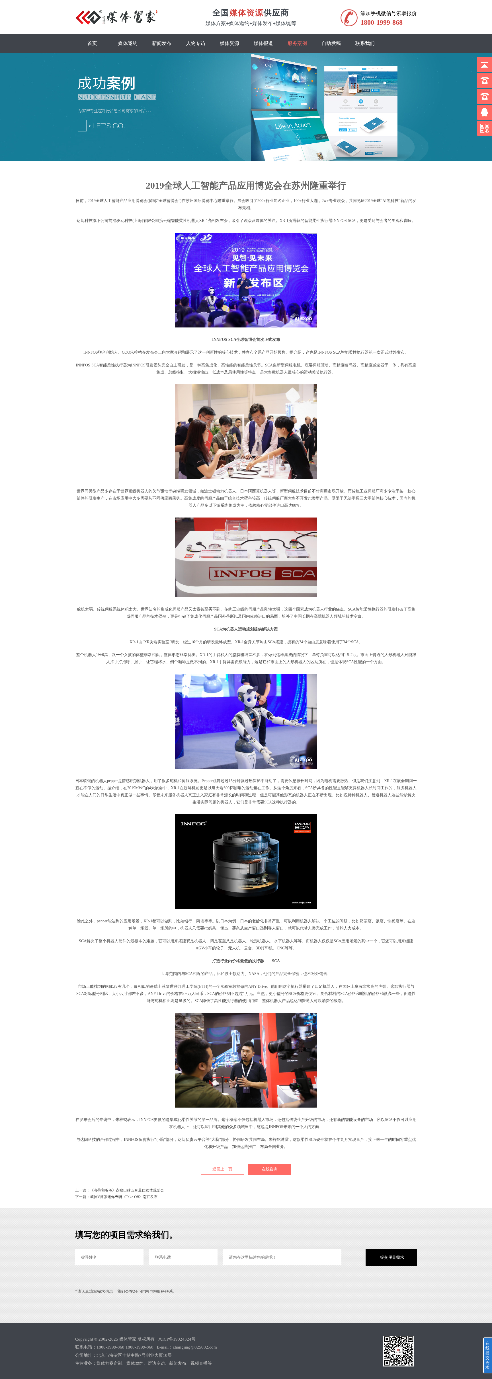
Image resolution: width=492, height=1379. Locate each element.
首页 (92, 43)
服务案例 (297, 43)
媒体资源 (229, 43)
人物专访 (195, 43)
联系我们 (365, 43)
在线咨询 (270, 1169)
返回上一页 (222, 1169)
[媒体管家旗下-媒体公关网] (117, 24)
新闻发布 (161, 43)
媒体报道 (263, 43)
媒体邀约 (128, 43)
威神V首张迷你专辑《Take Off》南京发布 (123, 1197)
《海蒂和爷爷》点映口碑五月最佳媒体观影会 (127, 1190)
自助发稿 (331, 43)
